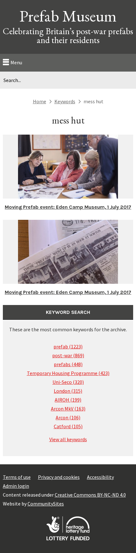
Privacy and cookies (59, 477)
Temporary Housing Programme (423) (68, 373)
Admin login (16, 486)
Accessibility (100, 477)
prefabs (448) (68, 364)
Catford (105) (68, 426)
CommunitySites (46, 503)
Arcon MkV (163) (68, 408)
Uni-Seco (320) (68, 382)
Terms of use (17, 477)
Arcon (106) (68, 417)
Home (39, 101)
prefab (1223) (68, 346)
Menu (16, 62)
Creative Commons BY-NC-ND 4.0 (90, 495)
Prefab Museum (68, 16)
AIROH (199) (68, 400)
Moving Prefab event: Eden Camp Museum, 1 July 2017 (68, 207)
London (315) (68, 391)
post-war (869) (68, 355)
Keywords (64, 101)
